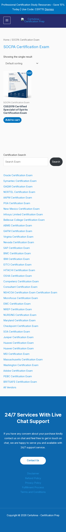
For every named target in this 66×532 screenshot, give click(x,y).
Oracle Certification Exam (17, 175)
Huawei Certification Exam (18, 342)
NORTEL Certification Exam (19, 192)
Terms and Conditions (33, 492)
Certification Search (14, 154)
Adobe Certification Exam (18, 370)
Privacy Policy (33, 482)
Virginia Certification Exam (18, 236)
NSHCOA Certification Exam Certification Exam (30, 292)
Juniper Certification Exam (18, 337)
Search (56, 161)
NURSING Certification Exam (19, 315)
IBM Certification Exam (16, 259)
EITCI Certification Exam (17, 264)
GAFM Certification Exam (17, 231)
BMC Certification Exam (17, 253)
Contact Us (33, 460)
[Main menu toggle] (6, 20)
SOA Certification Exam (16, 331)
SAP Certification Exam (16, 248)
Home (6, 39)
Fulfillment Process (33, 487)
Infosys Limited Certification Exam (23, 214)
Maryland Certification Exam (19, 320)
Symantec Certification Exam (20, 180)
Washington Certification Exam (20, 365)
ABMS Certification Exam (17, 225)
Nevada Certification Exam (18, 242)
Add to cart (12, 119)
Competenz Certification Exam (21, 281)
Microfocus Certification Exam (20, 298)
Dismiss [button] (49, 9)
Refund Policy (33, 478)
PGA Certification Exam (16, 203)
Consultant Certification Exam (20, 286)
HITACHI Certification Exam (19, 270)
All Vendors (9, 387)
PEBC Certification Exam (17, 376)
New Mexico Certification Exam (21, 208)
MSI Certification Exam (16, 353)
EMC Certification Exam (17, 303)
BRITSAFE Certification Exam (20, 381)
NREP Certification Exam (17, 309)
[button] (61, 20)
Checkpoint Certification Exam (20, 326)
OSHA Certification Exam (17, 275)
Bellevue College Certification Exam (24, 219)
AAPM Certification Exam (17, 197)
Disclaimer (33, 473)
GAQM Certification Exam (17, 186)
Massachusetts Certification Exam (23, 359)
